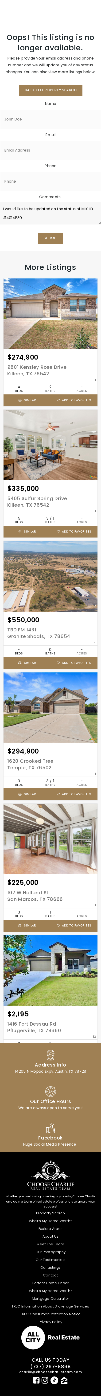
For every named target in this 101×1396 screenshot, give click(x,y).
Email (50, 134)
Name (50, 103)
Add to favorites (76, 400)
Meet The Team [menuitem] (50, 1244)
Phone (50, 165)
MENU (85, 10)
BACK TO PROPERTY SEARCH (51, 90)
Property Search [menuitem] (50, 1213)
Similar (29, 400)
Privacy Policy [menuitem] (50, 1321)
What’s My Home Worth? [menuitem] (50, 1220)
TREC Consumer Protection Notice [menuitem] (50, 1314)
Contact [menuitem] (50, 1275)
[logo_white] (21, 11)
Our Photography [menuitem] (50, 1251)
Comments (50, 197)
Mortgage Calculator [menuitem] (50, 1298)
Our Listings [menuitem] (50, 1267)
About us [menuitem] (51, 1236)
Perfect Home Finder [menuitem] (50, 1282)
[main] (50, 554)
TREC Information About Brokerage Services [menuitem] (50, 1306)
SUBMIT (50, 238)
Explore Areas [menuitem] (50, 1228)
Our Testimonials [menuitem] (50, 1259)
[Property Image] (50, 313)
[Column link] (50, 1061)
